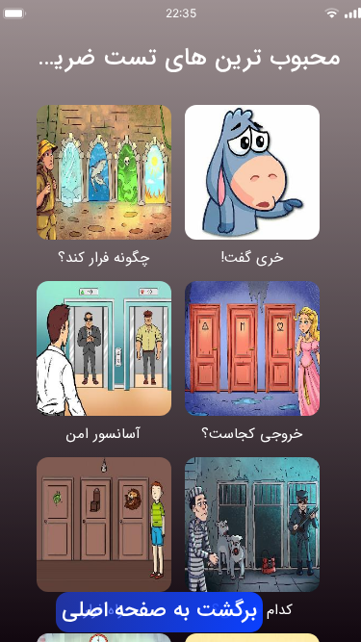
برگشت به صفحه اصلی (160, 611)
